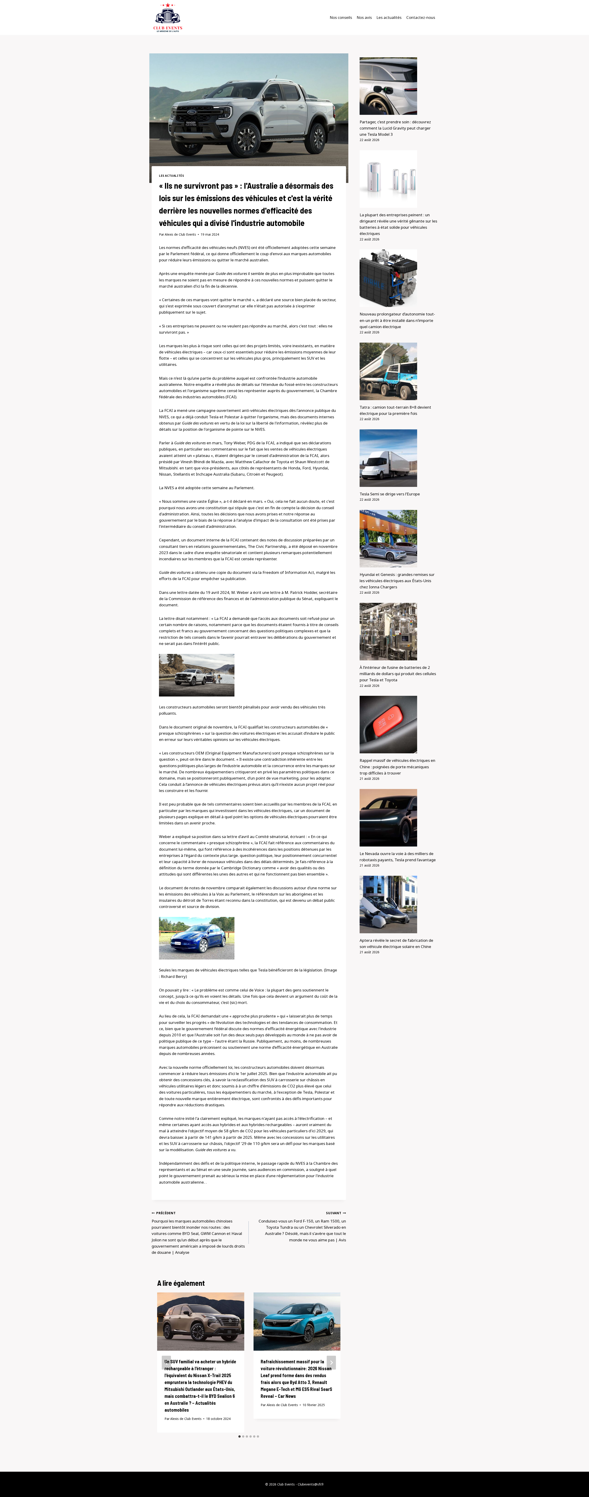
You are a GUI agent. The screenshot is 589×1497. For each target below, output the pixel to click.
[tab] (239, 1436)
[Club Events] (168, 17)
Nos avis (364, 17)
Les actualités (388, 17)
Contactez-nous (420, 17)
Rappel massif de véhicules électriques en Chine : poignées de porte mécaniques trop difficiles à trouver (397, 766)
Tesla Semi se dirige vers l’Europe (390, 494)
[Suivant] (331, 1363)
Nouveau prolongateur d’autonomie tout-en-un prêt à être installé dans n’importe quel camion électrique (397, 320)
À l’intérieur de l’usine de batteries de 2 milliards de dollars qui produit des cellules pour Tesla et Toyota (398, 673)
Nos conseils (341, 17)
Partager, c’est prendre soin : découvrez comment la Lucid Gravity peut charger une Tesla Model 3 (395, 128)
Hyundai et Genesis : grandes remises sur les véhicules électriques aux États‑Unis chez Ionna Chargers (397, 581)
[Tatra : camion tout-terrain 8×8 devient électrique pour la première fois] (398, 371)
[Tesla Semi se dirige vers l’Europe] (398, 458)
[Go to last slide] (166, 1363)
